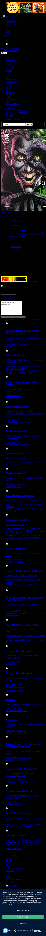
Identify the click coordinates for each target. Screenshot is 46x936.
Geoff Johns (16, 247)
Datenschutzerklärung (14, 868)
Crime (8, 75)
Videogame (10, 79)
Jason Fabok (18, 249)
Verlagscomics (11, 23)
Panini (13, 234)
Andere (9, 71)
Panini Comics (23, 234)
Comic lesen (6, 212)
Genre (4, 53)
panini (23, 230)
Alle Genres (10, 60)
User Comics (11, 21)
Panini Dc (11, 236)
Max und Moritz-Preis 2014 (16, 110)
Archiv (8, 27)
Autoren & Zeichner (9, 51)
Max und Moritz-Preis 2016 (16, 112)
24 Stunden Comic (13, 104)
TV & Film (10, 93)
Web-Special (11, 106)
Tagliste (9, 860)
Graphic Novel (11, 82)
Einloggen (5, 48)
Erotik (8, 97)
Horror (8, 73)
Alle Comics (11, 57)
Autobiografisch (12, 99)
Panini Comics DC (37, 234)
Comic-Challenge (13, 119)
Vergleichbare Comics (14, 691)
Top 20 (8, 29)
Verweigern (23, 910)
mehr (23, 923)
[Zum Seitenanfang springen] (11, 886)
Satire (8, 101)
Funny (8, 86)
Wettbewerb (10, 25)
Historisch (10, 68)
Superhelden (11, 66)
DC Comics (20, 236)
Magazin (9, 115)
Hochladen (5, 36)
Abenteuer (10, 95)
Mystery (9, 88)
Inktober (9, 117)
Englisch (9, 108)
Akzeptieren (23, 917)
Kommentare (11, 298)
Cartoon (9, 84)
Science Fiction (12, 62)
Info (7, 853)
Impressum (10, 871)
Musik (8, 90)
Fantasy (9, 64)
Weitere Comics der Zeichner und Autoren (22, 319)
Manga (8, 77)
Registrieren (14, 48)
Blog (8, 32)
